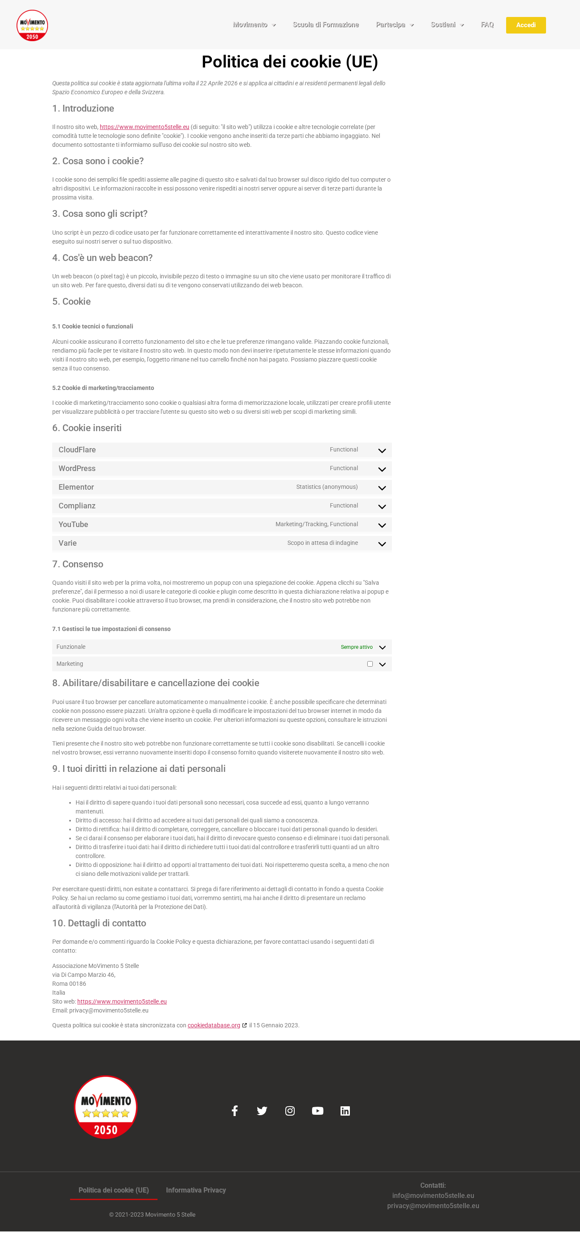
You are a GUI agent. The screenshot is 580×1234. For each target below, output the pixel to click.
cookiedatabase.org (214, 1025)
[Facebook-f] (234, 1110)
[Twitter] (262, 1110)
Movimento (250, 24)
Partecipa (390, 24)
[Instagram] (289, 1110)
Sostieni (443, 24)
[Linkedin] (345, 1110)
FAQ (487, 24)
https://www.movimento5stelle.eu (144, 126)
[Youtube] (317, 1110)
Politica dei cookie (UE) (114, 1190)
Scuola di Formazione (326, 24)
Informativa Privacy (196, 1190)
